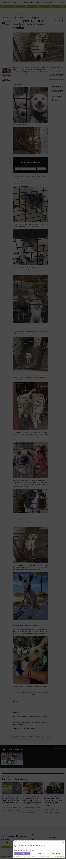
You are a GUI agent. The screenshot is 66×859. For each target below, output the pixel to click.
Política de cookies (17, 856)
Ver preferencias (56, 853)
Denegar (39, 853)
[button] (63, 842)
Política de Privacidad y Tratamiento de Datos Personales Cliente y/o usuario (35, 856)
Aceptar (22, 853)
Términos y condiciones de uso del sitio (57, 856)
